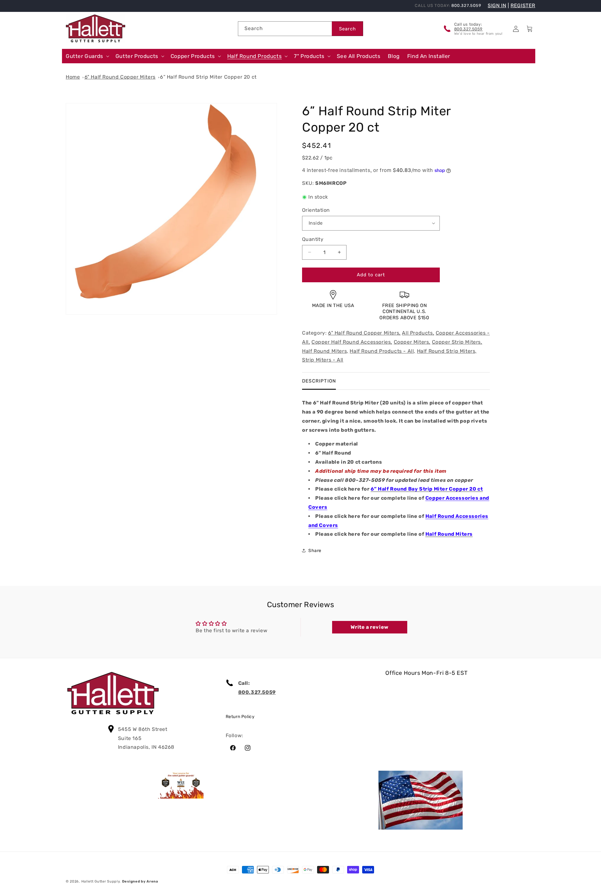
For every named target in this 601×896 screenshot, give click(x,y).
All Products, (418, 333)
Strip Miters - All (322, 360)
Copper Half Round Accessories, (351, 342)
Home (73, 77)
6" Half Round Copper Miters (120, 77)
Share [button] (314, 550)
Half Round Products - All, (382, 351)
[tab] (319, 380)
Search (347, 29)
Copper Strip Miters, (457, 342)
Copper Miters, (412, 342)
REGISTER (523, 5)
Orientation (316, 210)
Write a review (369, 627)
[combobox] (284, 29)
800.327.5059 (468, 29)
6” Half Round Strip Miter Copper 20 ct (208, 77)
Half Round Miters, (325, 351)
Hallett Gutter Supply (100, 881)
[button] (87, 56)
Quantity (312, 239)
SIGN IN (497, 5)
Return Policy (240, 716)
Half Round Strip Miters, (447, 351)
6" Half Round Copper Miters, (364, 333)
